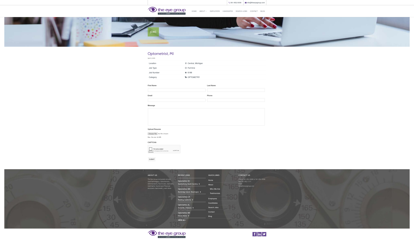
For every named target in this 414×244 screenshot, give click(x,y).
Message (151, 105)
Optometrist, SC (184, 181)
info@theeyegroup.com (256, 2)
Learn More (167, 188)
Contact (254, 11)
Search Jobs (241, 11)
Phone (209, 95)
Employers (215, 11)
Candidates (228, 11)
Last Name (211, 85)
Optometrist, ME (184, 213)
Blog (262, 11)
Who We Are (215, 189)
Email (150, 95)
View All (182, 220)
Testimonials (215, 193)
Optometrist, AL (184, 205)
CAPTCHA (152, 142)
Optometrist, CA (184, 197)
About (202, 11)
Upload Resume (154, 129)
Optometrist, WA (184, 189)
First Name (152, 85)
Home (194, 11)
